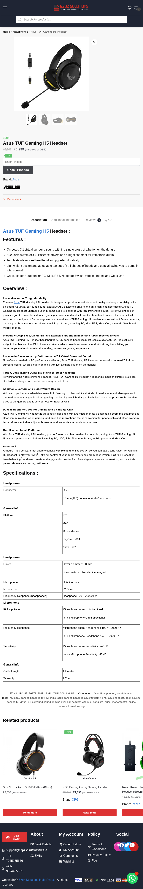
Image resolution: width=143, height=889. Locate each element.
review (45, 697)
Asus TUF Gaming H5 (26, 231)
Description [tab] (39, 219)
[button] (94, 42)
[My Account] (129, 7)
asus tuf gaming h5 (95, 697)
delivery (62, 706)
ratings (81, 706)
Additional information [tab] (65, 219)
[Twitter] (128, 846)
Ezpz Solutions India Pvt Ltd (36, 879)
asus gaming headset (70, 697)
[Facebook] (123, 846)
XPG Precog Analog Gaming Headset (85, 787)
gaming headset (30, 697)
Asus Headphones (104, 693)
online (132, 701)
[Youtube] (134, 846)
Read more (30, 812)
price (108, 701)
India (53, 697)
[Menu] (8, 8)
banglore (98, 701)
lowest (72, 706)
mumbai (14, 697)
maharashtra (119, 701)
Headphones (20, 31)
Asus (15, 179)
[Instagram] (118, 846)
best (128, 697)
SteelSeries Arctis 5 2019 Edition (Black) (27, 787)
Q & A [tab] (108, 219)
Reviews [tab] (90, 219)
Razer (136, 804)
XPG (75, 799)
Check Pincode (18, 169)
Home (6, 31)
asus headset (116, 697)
